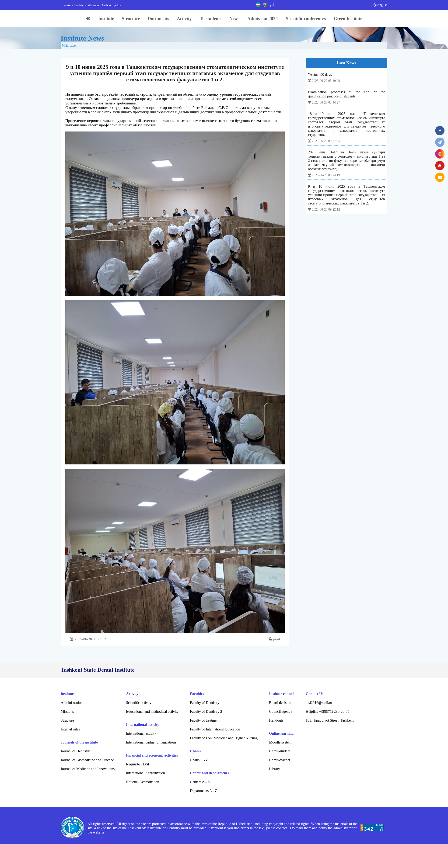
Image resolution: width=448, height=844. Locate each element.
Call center (92, 5)
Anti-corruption (111, 5)
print (276, 639)
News (234, 18)
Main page (69, 45)
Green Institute (348, 18)
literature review (72, 5)
